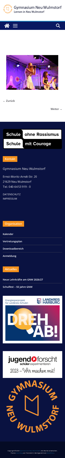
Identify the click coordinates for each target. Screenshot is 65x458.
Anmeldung (9, 256)
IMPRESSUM (10, 198)
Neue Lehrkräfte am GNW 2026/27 (23, 279)
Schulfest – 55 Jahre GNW (17, 286)
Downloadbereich (13, 248)
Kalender (8, 234)
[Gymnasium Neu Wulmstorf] (7, 26)
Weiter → (56, 109)
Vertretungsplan (12, 241)
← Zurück (9, 100)
